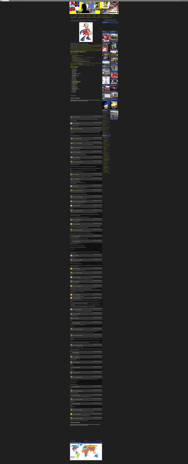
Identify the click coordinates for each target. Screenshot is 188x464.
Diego (73, 352)
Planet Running (88, 17)
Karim (73, 174)
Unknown (74, 205)
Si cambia (105, 164)
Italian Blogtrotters (73, 17)
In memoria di (104, 124)
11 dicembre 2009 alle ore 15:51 (97, 156)
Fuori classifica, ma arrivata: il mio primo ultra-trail (106, 161)
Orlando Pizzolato (94, 17)
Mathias (74, 157)
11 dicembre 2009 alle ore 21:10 (97, 317)
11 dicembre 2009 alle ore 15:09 (97, 127)
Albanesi (99, 17)
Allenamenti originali (106, 111)
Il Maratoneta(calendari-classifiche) (106, 17)
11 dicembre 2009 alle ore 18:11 (97, 254)
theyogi (73, 281)
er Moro (74, 294)
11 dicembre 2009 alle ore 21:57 (97, 351)
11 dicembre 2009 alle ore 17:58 (97, 240)
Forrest (73, 123)
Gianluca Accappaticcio (77, 201)
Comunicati (104, 116)
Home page (86, 440)
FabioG (73, 179)
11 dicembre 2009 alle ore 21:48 (97, 328)
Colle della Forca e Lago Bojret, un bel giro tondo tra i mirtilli (107, 156)
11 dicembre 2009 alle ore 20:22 (97, 297)
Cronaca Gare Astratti (106, 121)
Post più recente (73, 440)
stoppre (73, 372)
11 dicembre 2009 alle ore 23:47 (97, 361)
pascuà (73, 386)
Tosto (73, 255)
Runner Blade (96, 462)
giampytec (74, 414)
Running (105, 143)
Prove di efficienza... (106, 141)
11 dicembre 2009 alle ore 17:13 (97, 218)
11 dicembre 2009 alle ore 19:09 (97, 276)
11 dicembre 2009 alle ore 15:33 (97, 146)
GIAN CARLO (75, 128)
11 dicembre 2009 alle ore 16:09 (97, 200)
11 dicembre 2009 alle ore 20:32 (97, 308)
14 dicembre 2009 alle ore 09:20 (97, 413)
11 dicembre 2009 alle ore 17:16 (97, 223)
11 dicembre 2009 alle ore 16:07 (97, 189)
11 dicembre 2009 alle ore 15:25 (97, 137)
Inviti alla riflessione (106, 127)
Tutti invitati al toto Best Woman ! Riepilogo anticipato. (83, 20)
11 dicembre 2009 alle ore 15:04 (97, 122)
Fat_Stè (73, 117)
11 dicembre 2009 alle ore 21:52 (97, 334)
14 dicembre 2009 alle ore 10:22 (97, 417)
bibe (73, 186)
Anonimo (74, 236)
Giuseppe (74, 313)
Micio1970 (74, 219)
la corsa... (105, 151)
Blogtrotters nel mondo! (81, 17)
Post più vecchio (99, 440)
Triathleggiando (105, 132)
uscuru (73, 357)
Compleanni (104, 115)
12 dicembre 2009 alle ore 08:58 (97, 376)
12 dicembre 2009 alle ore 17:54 (97, 398)
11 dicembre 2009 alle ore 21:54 (97, 344)
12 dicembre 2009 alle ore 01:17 (97, 371)
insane (73, 318)
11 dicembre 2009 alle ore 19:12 (97, 280)
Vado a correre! (106, 170)
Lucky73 (74, 241)
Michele (74, 268)
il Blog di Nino (106, 137)
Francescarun (75, 138)
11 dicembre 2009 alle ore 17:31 (97, 235)
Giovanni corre (106, 163)
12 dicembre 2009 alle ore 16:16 (97, 394)
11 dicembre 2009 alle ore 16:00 (97, 173)
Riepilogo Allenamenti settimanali (90, 21)
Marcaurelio (74, 286)
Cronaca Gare (104, 120)
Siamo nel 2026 (105, 171)
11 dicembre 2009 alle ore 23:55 (97, 366)
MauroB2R (74, 152)
